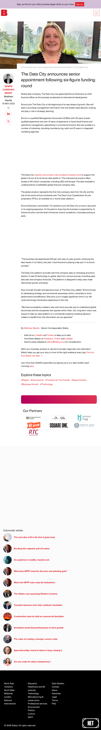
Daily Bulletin (58, 683)
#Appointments (79, 380)
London (7, 696)
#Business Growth (30, 384)
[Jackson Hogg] (84, 417)
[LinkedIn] (8, 113)
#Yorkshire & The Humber (57, 380)
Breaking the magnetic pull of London (32, 548)
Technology (33, 693)
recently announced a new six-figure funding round (57, 174)
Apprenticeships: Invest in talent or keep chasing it (38, 650)
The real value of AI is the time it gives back (35, 537)
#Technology (46, 384)
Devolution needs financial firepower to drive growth (39, 627)
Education (32, 683)
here (31, 366)
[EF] (33, 417)
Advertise (56, 693)
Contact (55, 686)
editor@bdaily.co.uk (56, 341)
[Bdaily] (4, 12)
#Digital (25, 380)
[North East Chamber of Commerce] (84, 425)
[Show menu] (96, 13)
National (8, 700)
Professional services (37, 703)
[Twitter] (8, 121)
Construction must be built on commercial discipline (39, 616)
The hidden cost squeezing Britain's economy (35, 593)
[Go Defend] (33, 425)
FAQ (54, 703)
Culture (31, 713)
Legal (54, 696)
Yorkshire (8, 686)
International (10, 703)
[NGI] (59, 417)
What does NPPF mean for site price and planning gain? (40, 571)
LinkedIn (39, 335)
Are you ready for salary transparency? (32, 661)
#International (37, 380)
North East (9, 683)
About (54, 690)
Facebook (48, 338)
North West (9, 690)
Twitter (50, 335)
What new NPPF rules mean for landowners (34, 582)
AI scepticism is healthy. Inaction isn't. (32, 559)
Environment (34, 707)
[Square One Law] (59, 425)
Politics (31, 710)
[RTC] (33, 432)
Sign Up (79, 4)
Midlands (8, 693)
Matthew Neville (8, 98)
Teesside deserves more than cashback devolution (38, 605)
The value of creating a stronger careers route (35, 639)
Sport (30, 717)
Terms (55, 700)
